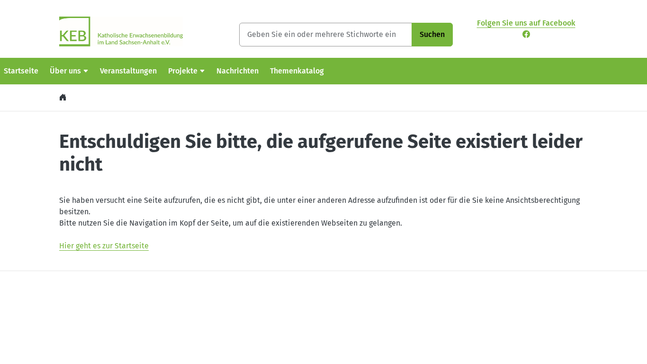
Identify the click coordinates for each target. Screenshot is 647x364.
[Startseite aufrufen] (121, 31)
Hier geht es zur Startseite (104, 245)
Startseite (21, 70)
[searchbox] (325, 34)
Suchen (432, 34)
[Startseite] (64, 97)
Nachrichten (237, 70)
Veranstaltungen (128, 70)
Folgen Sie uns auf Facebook (526, 22)
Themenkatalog (297, 70)
